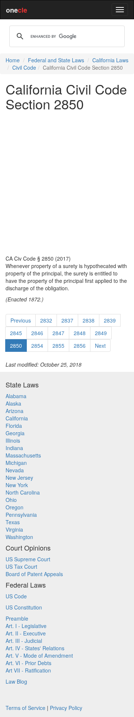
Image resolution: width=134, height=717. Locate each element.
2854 (37, 345)
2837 (67, 320)
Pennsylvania (21, 514)
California (17, 418)
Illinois (13, 440)
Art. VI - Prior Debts (28, 663)
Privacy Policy (66, 707)
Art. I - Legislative (26, 626)
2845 (16, 333)
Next (100, 345)
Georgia (15, 433)
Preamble (17, 618)
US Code (16, 596)
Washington (19, 537)
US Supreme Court (28, 559)
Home (13, 60)
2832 (46, 320)
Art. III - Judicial (24, 640)
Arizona (14, 410)
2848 (80, 333)
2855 (58, 345)
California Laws (110, 60)
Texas (13, 522)
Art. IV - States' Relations (35, 648)
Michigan (16, 462)
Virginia (14, 529)
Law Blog (16, 681)
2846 (37, 333)
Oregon (14, 507)
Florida (14, 425)
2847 (58, 333)
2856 (80, 345)
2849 (101, 333)
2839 (110, 320)
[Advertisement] (67, 183)
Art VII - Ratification (28, 670)
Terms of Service (25, 707)
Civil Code (24, 67)
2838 (89, 320)
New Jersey (19, 477)
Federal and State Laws (56, 60)
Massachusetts (23, 455)
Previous (20, 320)
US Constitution (24, 607)
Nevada (15, 470)
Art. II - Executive (26, 633)
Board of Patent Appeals (34, 574)
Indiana (14, 448)
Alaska (13, 403)
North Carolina (23, 492)
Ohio (11, 499)
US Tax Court (21, 566)
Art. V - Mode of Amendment (39, 655)
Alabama (16, 396)
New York (17, 485)
